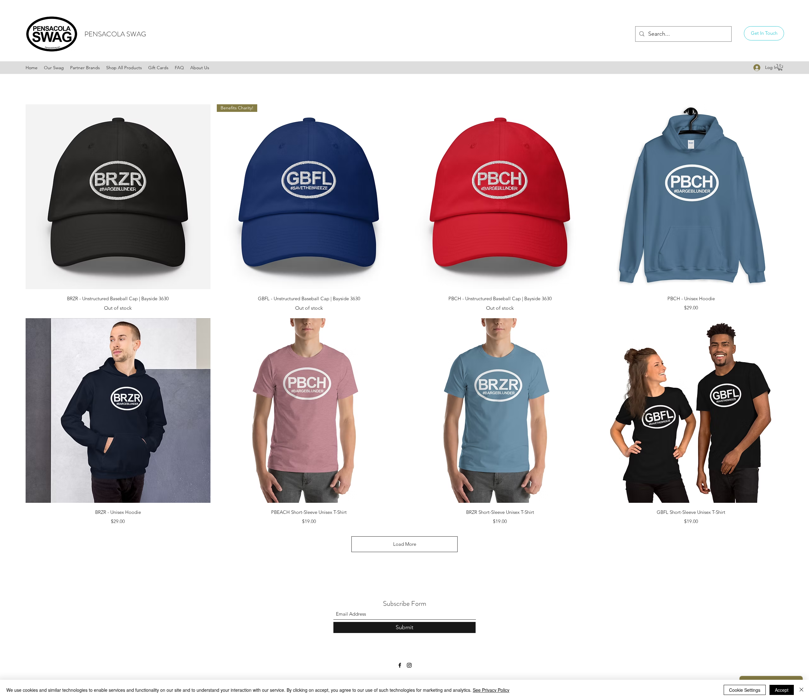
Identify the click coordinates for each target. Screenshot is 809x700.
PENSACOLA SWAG (115, 34)
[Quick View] (118, 196)
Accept (781, 690)
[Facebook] (400, 665)
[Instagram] (409, 665)
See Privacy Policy (491, 690)
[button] (764, 33)
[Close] (801, 690)
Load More (404, 544)
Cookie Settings (744, 690)
